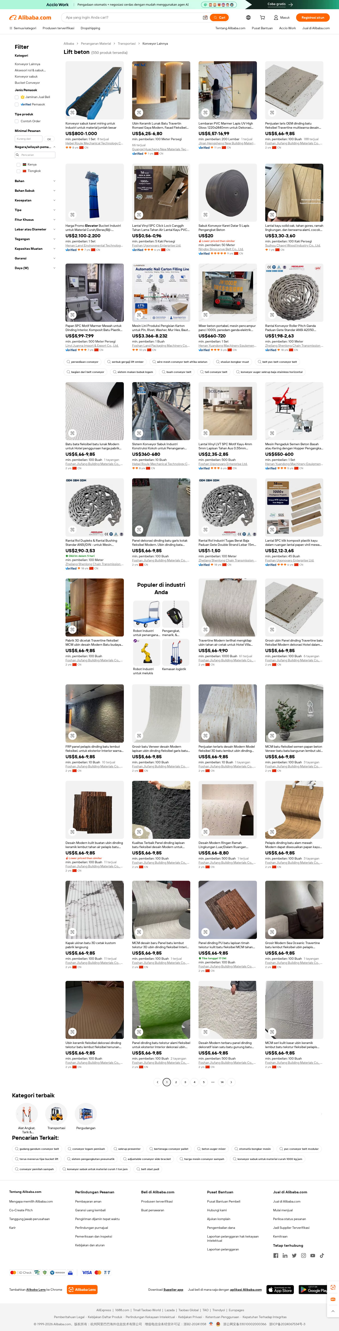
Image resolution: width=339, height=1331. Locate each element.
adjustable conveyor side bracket (149, 1159)
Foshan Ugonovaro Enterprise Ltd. (156, 245)
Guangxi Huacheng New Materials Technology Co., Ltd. (161, 149)
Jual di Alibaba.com (286, 1201)
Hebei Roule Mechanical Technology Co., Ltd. (94, 143)
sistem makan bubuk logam (135, 372)
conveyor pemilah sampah (37, 1169)
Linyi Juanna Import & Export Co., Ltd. (92, 345)
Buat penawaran (152, 1210)
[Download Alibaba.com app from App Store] (280, 1289)
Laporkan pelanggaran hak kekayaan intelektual (233, 1238)
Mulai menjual (283, 1210)
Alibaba (69, 43)
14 (222, 1082)
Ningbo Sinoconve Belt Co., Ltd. (221, 249)
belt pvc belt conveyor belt (279, 361)
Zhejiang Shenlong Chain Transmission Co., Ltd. (294, 345)
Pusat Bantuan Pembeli (223, 1201)
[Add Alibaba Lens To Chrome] (82, 1289)
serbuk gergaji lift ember (128, 361)
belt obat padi (150, 1169)
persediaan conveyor (84, 361)
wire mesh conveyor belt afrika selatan (182, 361)
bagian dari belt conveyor (87, 372)
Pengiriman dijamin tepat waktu (97, 1219)
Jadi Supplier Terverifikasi (291, 1227)
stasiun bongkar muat (235, 361)
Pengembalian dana (221, 1227)
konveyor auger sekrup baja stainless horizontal (272, 372)
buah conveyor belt (179, 372)
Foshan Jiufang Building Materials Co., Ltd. (294, 143)
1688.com (122, 1310)
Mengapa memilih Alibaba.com (31, 1201)
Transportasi (127, 43)
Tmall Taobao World (147, 1310)
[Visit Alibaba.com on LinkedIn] (285, 1255)
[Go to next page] (231, 1082)
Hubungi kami (217, 1210)
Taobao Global (188, 1310)
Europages (236, 1310)
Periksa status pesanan (289, 1219)
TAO (205, 1310)
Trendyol (218, 1310)
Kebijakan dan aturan (90, 1245)
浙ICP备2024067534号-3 (287, 1324)
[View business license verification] (211, 1324)
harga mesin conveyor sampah (204, 1159)
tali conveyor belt (216, 372)
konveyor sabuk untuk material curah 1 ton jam (97, 1169)
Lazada (170, 1310)
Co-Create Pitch (21, 1210)
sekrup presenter (129, 1149)
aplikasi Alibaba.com (246, 1289)
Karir (12, 1227)
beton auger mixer (214, 1149)
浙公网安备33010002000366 (244, 1324)
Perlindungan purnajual (91, 1227)
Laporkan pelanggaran (223, 1249)
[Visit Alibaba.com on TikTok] (322, 1255)
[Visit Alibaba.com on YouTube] (312, 1255)
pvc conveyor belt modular (301, 1149)
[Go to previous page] (157, 1082)
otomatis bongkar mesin (255, 1149)
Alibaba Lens (36, 1289)
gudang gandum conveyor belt (39, 1149)
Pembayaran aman (88, 1201)
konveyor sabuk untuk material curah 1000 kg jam (270, 1159)
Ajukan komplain (218, 1219)
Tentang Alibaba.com (25, 1192)
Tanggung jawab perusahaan (29, 1219)
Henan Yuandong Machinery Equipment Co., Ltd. (228, 345)
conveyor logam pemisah (88, 1149)
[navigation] (35, 563)
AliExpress (103, 1310)
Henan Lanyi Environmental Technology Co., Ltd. (94, 245)
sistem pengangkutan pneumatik (93, 1159)
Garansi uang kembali (90, 1210)
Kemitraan (280, 1236)
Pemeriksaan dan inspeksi (93, 1236)
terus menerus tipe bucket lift (39, 1159)
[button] (205, 17)
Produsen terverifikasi (157, 1201)
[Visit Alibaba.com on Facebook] (276, 1255)
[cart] (263, 18)
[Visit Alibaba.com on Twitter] (294, 1255)
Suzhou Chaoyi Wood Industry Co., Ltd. (293, 245)
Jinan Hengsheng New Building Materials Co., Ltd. (228, 143)
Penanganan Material (96, 43)
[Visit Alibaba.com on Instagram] (303, 1255)
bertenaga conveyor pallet (171, 1149)
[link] (333, 1287)
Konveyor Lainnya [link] (155, 43)
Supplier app (173, 1289)
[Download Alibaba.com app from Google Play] (314, 1289)
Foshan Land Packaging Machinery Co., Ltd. (161, 345)
